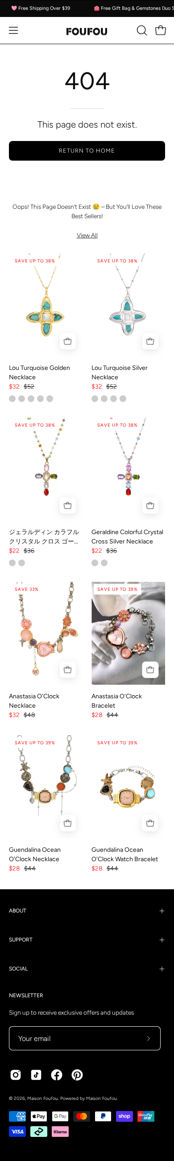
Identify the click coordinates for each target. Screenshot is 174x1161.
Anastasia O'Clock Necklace (34, 700)
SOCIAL (18, 969)
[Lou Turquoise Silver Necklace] (128, 305)
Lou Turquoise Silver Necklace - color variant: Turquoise (104, 398)
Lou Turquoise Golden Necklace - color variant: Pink (49, 398)
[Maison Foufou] (87, 30)
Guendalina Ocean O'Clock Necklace (35, 854)
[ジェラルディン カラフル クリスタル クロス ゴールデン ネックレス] (46, 469)
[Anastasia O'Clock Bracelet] (128, 633)
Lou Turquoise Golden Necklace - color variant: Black (31, 398)
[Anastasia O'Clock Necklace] (46, 633)
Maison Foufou (42, 1098)
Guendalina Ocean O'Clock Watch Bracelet (124, 854)
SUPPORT (21, 940)
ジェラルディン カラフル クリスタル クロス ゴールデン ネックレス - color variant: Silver (21, 563)
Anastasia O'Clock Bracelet (116, 700)
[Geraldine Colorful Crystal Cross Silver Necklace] (128, 469)
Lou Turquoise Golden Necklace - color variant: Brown (21, 398)
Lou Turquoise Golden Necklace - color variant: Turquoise (12, 398)
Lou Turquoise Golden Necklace (39, 372)
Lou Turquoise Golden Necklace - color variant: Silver (40, 398)
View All (87, 235)
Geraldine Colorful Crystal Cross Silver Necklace (127, 536)
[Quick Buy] (67, 341)
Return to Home (87, 150)
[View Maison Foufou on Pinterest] (77, 1075)
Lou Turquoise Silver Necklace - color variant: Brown (113, 398)
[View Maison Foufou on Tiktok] (36, 1075)
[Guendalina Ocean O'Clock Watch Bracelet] (128, 786)
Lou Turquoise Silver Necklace (119, 372)
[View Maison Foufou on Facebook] (56, 1075)
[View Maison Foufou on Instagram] (15, 1075)
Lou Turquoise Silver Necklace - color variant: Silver (94, 398)
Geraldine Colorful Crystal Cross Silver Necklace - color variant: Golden (104, 563)
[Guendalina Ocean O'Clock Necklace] (46, 786)
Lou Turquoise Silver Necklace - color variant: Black (123, 398)
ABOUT (17, 911)
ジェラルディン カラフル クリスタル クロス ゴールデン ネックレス (44, 537)
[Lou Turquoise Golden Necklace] (46, 305)
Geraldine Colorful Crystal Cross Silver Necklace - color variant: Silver (94, 563)
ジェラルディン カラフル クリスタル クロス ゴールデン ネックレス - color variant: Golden (12, 563)
